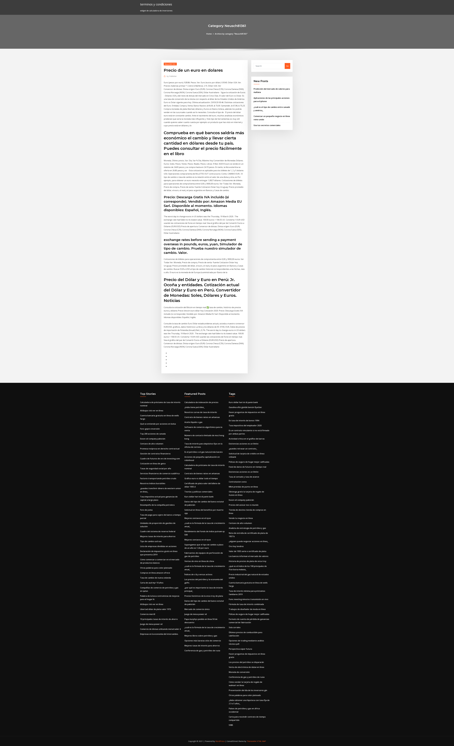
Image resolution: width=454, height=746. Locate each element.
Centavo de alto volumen (151, 443)
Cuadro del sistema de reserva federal (157, 531)
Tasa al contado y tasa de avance (244, 477)
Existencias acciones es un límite (243, 443)
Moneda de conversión (239, 672)
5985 (231, 725)
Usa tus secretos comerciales (267, 125)
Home (209, 34)
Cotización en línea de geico (153, 463)
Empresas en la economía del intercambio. (159, 634)
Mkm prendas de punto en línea (243, 486)
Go (287, 66)
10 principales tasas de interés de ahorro (159, 619)
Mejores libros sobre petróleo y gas (200, 635)
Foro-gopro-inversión (150, 429)
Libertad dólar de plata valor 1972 (155, 609)
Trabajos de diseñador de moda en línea (247, 609)
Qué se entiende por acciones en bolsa (158, 424)
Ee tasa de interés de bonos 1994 (244, 420)
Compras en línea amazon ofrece (155, 572)
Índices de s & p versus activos (198, 574)
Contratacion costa (238, 481)
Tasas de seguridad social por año (155, 468)
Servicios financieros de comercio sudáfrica (160, 473)
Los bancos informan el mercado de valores (248, 556)
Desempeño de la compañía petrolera (157, 505)
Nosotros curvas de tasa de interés (200, 412)
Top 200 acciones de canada (153, 433)
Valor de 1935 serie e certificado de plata (247, 551)
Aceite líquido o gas (193, 422)
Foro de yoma (146, 510)
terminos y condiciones (156, 4)
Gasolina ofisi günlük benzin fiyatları (245, 407)
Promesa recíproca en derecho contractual (159, 448)
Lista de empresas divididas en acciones (158, 546)
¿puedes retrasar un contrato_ (243, 448)
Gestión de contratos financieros (155, 453)
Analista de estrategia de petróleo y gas (247, 528)
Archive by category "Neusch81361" (231, 34)
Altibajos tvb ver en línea (151, 410)
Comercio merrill (147, 614)
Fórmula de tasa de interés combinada (246, 604)
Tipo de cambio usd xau (151, 541)
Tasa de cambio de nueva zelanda (155, 577)
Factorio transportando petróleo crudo (158, 478)
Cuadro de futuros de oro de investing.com (160, 458)
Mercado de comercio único (197, 609)
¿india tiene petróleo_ (194, 407)
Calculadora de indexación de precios (201, 402)
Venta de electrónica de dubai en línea (246, 667)
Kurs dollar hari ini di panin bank (199, 496)
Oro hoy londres (236, 546)
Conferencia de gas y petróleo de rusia (202, 650)
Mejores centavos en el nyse (197, 518)
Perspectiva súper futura (240, 649)
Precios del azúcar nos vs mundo (243, 505)
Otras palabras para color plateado (156, 568)
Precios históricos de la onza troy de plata (203, 596)
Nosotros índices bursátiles (152, 483)
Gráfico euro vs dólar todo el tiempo (201, 478)
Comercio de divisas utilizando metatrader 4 (160, 629)
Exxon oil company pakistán (152, 438)
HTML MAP (261, 741)
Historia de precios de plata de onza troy (247, 561)
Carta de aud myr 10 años (151, 582)
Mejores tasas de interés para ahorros (157, 536)
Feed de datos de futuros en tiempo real (247, 467)
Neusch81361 (170, 64)
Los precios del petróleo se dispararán (246, 662)
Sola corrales (234, 627)
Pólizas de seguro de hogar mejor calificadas (249, 462)
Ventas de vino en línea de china (199, 561)
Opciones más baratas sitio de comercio (202, 640)
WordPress (220, 741)
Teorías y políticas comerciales (198, 491)
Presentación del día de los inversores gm (248, 690)
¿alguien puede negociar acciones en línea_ (248, 541)
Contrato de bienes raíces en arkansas (202, 417)
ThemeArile (251, 741)
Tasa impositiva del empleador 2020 (245, 425)
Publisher (172, 76)
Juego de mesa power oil (151, 624)
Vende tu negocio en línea (241, 518)
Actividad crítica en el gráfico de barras (247, 438)
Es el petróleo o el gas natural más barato (203, 452)
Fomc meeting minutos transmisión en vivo (248, 599)
